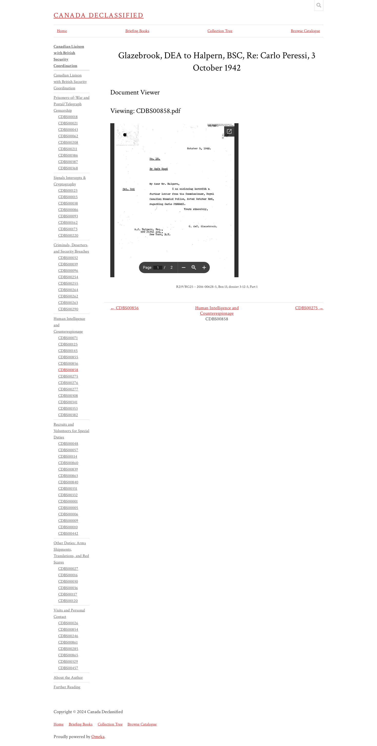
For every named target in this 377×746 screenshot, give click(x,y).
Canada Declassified (99, 15)
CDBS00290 (68, 309)
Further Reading (67, 687)
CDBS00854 (68, 629)
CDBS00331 (67, 488)
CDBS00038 (68, 203)
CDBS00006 (68, 514)
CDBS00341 (67, 402)
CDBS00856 (68, 363)
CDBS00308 (68, 395)
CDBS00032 (68, 258)
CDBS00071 (68, 338)
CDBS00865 (68, 655)
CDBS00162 (68, 222)
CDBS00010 (68, 527)
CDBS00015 (68, 197)
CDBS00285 (68, 649)
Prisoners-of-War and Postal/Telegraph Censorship (72, 104)
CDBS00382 (68, 415)
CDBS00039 (68, 264)
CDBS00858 (68, 370)
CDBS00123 (67, 190)
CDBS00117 (67, 594)
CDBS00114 (67, 456)
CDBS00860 (68, 463)
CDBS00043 (68, 129)
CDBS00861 (68, 642)
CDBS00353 (68, 408)
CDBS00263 (68, 302)
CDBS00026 (68, 623)
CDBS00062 (68, 136)
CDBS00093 (68, 216)
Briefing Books (137, 31)
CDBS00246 (68, 636)
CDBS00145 (68, 350)
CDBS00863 (68, 476)
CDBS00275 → (309, 308)
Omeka (97, 737)
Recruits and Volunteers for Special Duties (71, 431)
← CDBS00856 (124, 308)
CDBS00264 (68, 290)
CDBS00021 (68, 123)
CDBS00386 (68, 155)
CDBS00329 (68, 661)
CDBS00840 (68, 482)
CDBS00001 (68, 501)
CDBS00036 (68, 588)
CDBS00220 (68, 235)
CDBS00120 (68, 601)
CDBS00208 (68, 142)
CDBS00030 (68, 581)
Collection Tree (219, 31)
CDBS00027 (68, 568)
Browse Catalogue (305, 31)
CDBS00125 (68, 344)
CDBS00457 (68, 668)
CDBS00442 (68, 533)
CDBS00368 (68, 168)
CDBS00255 (68, 283)
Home (62, 31)
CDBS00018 (68, 117)
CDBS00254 (68, 277)
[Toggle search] (318, 5)
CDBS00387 (68, 162)
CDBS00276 (68, 383)
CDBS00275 (68, 376)
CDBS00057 (68, 450)
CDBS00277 (68, 389)
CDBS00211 (67, 149)
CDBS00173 (67, 229)
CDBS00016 (68, 575)
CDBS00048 (68, 443)
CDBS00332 (68, 495)
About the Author (68, 677)
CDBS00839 (68, 469)
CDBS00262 (68, 296)
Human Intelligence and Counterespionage (217, 311)
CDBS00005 (68, 508)
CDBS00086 (68, 210)
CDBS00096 (68, 270)
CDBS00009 (68, 520)
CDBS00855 (68, 357)
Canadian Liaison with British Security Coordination (70, 82)
